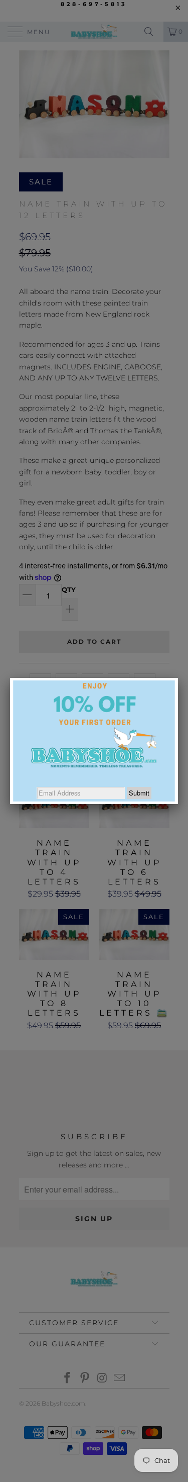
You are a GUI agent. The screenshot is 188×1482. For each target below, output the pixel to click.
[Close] (178, 678)
